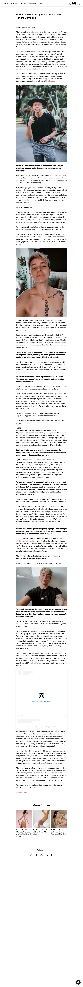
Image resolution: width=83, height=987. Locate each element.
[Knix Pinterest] (52, 855)
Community (23, 3)
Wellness (14, 3)
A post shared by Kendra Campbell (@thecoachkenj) (41, 727)
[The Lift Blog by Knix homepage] (73, 3)
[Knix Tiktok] (36, 855)
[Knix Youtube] (47, 855)
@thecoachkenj (21, 792)
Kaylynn (42, 539)
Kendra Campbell (32, 32)
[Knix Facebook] (41, 855)
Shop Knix (6, 3)
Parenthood (32, 3)
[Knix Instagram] (31, 855)
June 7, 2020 (51, 430)
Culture (40, 3)
